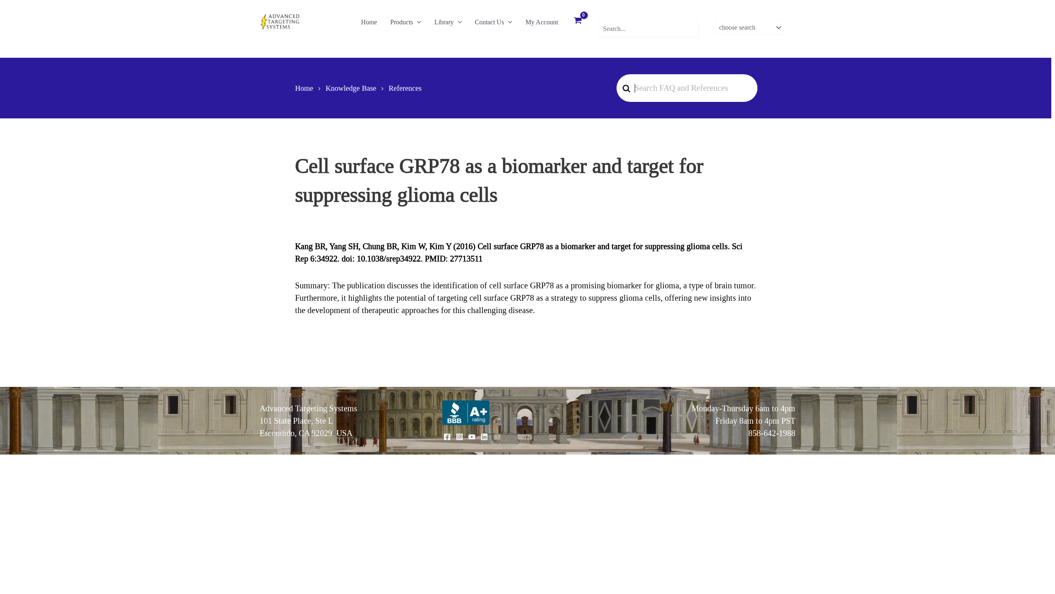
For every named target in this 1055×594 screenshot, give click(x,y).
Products (401, 22)
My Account (541, 22)
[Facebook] (447, 437)
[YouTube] (472, 437)
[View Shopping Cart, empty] (578, 21)
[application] (417, 22)
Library (444, 22)
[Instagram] (459, 437)
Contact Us (489, 22)
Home (369, 22)
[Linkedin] (484, 437)
